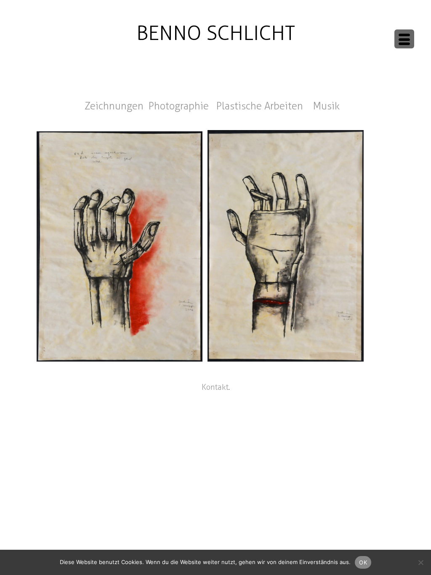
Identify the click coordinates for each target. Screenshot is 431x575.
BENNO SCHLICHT (215, 33)
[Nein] (420, 562)
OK (363, 562)
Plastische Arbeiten (261, 106)
